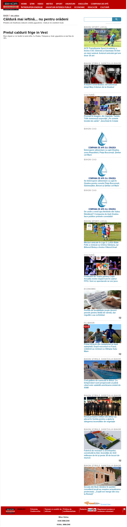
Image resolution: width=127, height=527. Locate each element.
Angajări (83, 4)
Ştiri (32, 4)
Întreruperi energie (32, 7)
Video (40, 4)
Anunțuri (70, 4)
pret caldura (15, 16)
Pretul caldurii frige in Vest (25, 32)
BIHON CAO (90, 129)
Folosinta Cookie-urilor (35, 510)
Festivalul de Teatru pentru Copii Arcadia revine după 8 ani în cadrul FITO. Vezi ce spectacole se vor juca (101, 278)
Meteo (49, 4)
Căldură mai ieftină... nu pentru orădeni (35, 19)
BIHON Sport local (95, 27)
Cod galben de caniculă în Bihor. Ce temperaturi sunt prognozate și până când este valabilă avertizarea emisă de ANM (102, 384)
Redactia (83, 509)
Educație (92, 7)
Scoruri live (106, 504)
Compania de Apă (99, 4)
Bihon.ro (21, 509)
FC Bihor (89, 323)
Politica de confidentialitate (69, 510)
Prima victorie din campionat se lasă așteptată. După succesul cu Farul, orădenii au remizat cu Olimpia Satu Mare (101, 347)
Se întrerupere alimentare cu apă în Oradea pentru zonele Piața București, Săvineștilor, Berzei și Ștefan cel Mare (102, 183)
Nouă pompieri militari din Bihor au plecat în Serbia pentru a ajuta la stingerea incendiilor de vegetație (100, 419)
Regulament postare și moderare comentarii (106, 510)
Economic (79, 7)
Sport (59, 4)
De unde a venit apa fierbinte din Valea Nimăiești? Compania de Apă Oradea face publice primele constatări (102, 214)
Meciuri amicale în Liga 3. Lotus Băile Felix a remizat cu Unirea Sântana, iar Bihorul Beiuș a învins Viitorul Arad (101, 244)
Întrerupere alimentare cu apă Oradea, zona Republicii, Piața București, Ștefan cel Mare (102, 152)
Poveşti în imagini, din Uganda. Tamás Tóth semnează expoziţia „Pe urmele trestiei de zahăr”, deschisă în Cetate (102, 118)
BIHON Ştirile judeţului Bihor (102, 63)
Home (24, 4)
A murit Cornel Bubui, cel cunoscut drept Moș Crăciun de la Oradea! (100, 86)
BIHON (5, 16)
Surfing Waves (117, 23)
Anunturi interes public (58, 7)
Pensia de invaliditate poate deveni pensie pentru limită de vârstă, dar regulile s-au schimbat (100, 312)
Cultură (104, 7)
